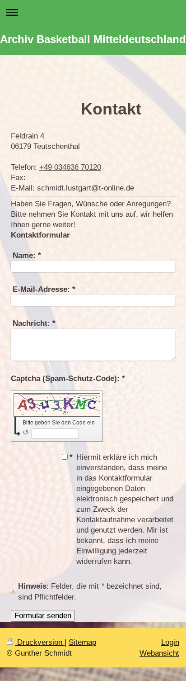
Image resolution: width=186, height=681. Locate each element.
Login (170, 642)
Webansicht (159, 653)
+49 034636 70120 (70, 167)
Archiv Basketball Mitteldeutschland (93, 39)
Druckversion (40, 642)
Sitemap (82, 642)
